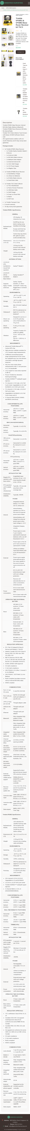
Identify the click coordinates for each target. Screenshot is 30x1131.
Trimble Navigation (20, 14)
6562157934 (18, 1124)
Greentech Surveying (12, 1129)
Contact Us (20, 52)
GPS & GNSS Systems (11, 8)
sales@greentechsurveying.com (18, 1126)
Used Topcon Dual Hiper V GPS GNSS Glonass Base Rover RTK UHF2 (25, 73)
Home (3, 8)
